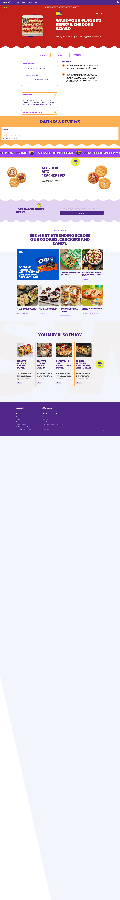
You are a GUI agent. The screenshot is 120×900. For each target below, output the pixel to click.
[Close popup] (31, 436)
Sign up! (37, 455)
